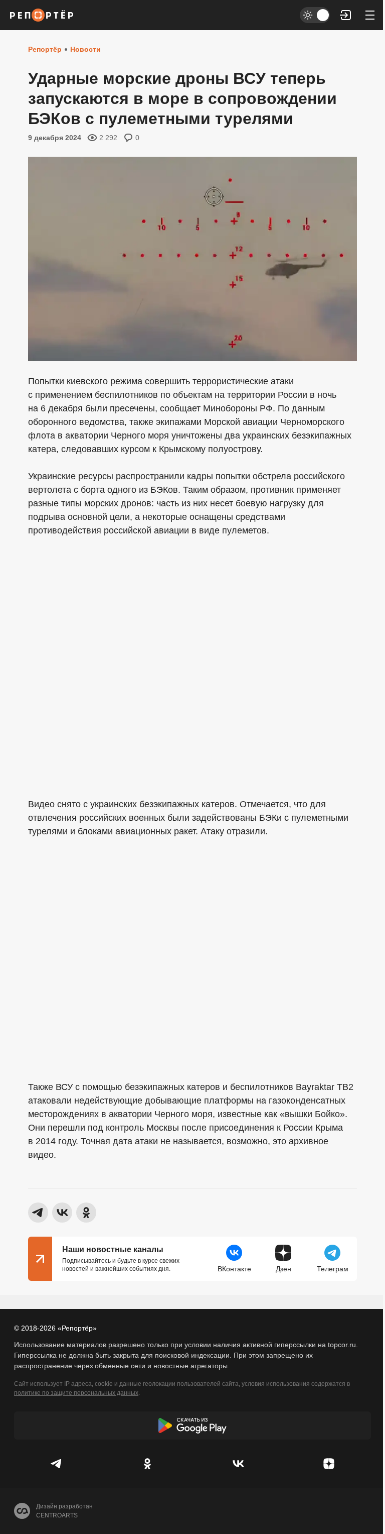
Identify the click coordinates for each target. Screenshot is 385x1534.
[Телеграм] (56, 1464)
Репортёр (45, 49)
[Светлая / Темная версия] (315, 15)
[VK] (238, 1464)
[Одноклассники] (147, 1464)
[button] (346, 15)
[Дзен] (328, 1464)
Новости (85, 49)
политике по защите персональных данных (76, 1392)
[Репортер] (41, 15)
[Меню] (370, 15)
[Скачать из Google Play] (192, 1425)
